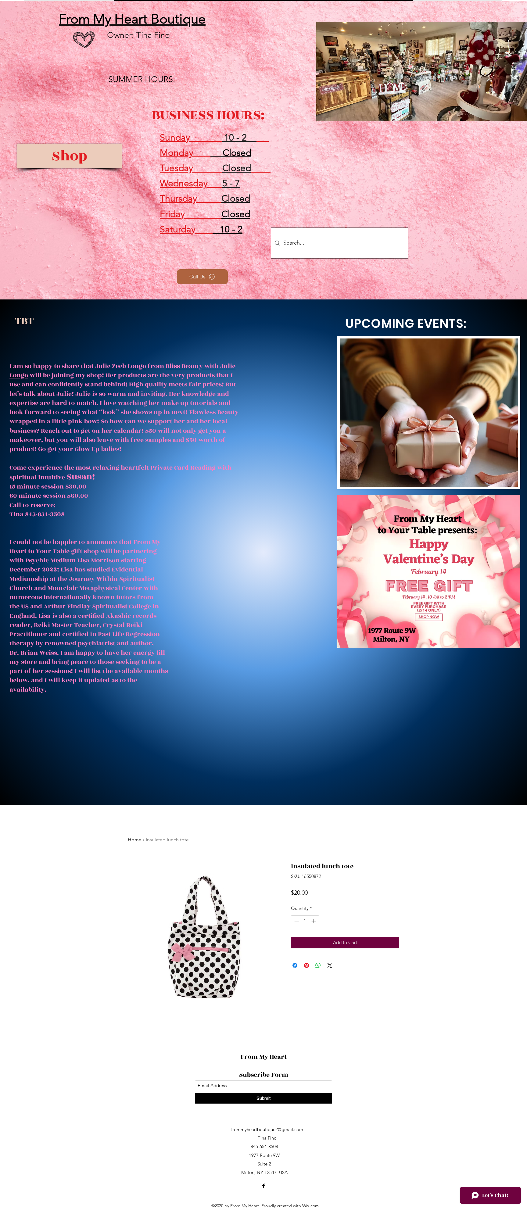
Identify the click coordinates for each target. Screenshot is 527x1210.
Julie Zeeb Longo (120, 366)
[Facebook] (263, 1186)
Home (135, 840)
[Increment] (314, 921)
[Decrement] (296, 921)
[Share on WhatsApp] (318, 965)
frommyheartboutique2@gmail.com (267, 1129)
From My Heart (264, 1056)
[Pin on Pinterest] (306, 965)
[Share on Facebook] (295, 965)
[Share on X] (329, 965)
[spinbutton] (305, 921)
